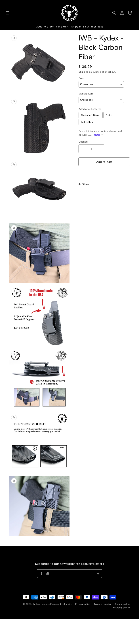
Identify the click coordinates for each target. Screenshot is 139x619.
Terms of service (102, 604)
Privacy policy (82, 604)
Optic (109, 115)
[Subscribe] (98, 573)
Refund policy (122, 604)
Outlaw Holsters (41, 604)
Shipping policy (121, 607)
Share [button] (86, 184)
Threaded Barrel (90, 115)
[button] (8, 13)
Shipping (84, 71)
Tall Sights (87, 122)
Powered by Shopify (61, 604)
